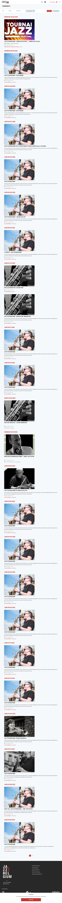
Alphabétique (56, 11)
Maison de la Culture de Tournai (12, 46)
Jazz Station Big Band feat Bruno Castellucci (15, 490)
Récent (49, 11)
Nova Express (8, 291)
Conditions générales (37, 874)
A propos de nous (36, 865)
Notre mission (35, 867)
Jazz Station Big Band (9, 181)
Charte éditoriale (36, 872)
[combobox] (4, 11)
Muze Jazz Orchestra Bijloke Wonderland (15, 422)
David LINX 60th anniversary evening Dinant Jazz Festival (19, 456)
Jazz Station (8, 82)
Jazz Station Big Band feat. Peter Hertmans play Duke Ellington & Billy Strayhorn (25, 146)
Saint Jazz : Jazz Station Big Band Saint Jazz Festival (18, 809)
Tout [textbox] (3, 10)
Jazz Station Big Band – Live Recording (13, 75)
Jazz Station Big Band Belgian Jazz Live (14, 217)
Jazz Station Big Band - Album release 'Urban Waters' (17, 316)
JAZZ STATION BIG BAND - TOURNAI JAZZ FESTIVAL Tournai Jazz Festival (22, 41)
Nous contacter (35, 869)
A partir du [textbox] (18, 10)
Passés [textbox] (10, 10)
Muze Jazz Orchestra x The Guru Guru (13, 287)
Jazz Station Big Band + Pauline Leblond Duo (15, 738)
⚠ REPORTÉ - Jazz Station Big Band (12, 252)
